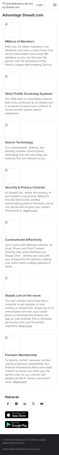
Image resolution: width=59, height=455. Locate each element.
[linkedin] (25, 404)
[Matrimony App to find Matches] (16, 414)
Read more (30, 210)
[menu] (55, 5)
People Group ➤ (32, 449)
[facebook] (8, 404)
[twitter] (33, 404)
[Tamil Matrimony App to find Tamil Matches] (16, 424)
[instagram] (16, 404)
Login (39, 4)
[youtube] (42, 404)
